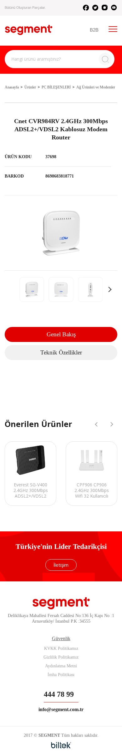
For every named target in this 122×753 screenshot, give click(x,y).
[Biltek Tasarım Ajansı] (61, 745)
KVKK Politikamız (61, 648)
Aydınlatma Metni (61, 666)
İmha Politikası (61, 674)
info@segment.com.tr (61, 709)
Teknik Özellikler (61, 352)
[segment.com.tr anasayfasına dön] (29, 30)
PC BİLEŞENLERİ (56, 87)
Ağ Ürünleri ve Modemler (95, 87)
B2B (94, 30)
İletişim (61, 565)
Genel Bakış (61, 334)
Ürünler (30, 87)
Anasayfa (12, 87)
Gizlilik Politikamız (61, 657)
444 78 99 (59, 694)
